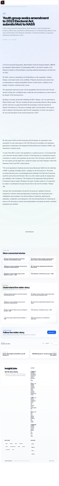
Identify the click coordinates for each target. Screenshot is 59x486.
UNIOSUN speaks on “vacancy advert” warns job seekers (44, 354)
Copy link (55, 343)
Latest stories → (51, 332)
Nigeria (32, 447)
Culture (33, 454)
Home (2, 6)
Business (21, 443)
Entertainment (13, 446)
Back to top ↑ (51, 460)
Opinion (23, 446)
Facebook (47, 343)
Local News (8, 449)
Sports (7, 446)
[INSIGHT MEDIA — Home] (2, 2)
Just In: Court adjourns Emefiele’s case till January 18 (13, 354)
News (7, 443)
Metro (16, 443)
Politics (11, 443)
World (19, 446)
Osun (13, 449)
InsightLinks (11, 368)
